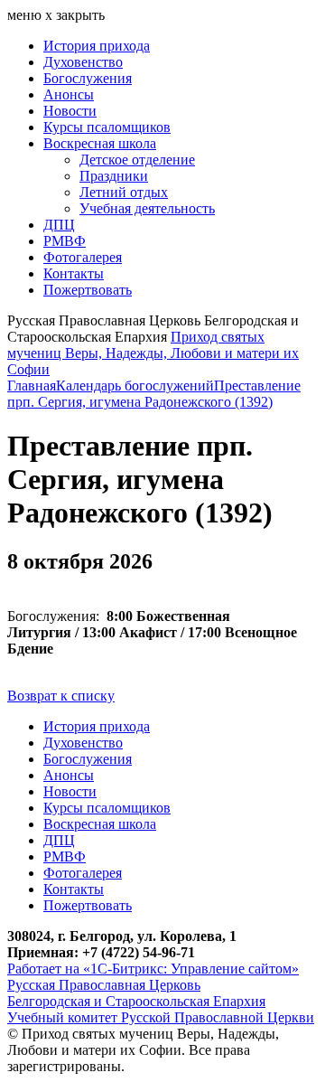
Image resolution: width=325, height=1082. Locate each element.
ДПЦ (59, 224)
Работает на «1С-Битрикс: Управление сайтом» (153, 968)
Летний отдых (123, 192)
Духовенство (83, 62)
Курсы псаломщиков (107, 127)
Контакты (73, 273)
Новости (70, 110)
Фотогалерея (82, 257)
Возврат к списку (61, 695)
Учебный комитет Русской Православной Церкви (160, 1017)
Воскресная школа (99, 143)
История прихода (96, 45)
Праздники (113, 175)
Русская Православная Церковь (103, 985)
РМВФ (64, 241)
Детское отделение (137, 159)
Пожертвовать (87, 289)
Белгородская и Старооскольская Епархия (136, 1001)
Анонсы (68, 94)
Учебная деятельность (147, 208)
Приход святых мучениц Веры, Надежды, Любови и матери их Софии (153, 353)
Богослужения (87, 78)
